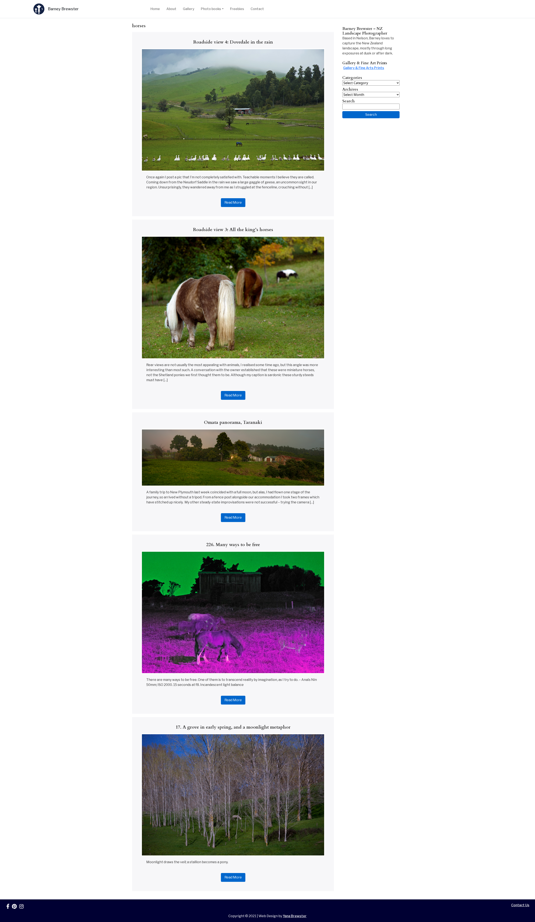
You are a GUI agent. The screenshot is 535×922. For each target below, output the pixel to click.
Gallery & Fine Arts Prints (363, 68)
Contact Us (520, 905)
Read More (233, 202)
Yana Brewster (295, 916)
